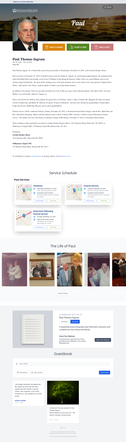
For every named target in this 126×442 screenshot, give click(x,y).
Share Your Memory (102, 340)
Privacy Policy (57, 433)
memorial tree (36, 156)
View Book (64, 322)
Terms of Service (68, 433)
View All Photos (63, 293)
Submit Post (104, 372)
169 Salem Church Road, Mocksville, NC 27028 (45, 222)
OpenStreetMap (65, 436)
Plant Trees (53, 201)
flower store (66, 156)
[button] (24, 190)
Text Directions (40, 201)
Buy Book (75, 322)
